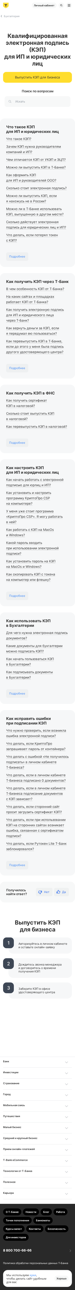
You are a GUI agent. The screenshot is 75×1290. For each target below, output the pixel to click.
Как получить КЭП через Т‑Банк (37, 281)
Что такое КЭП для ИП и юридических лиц (32, 129)
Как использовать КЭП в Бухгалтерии (28, 623)
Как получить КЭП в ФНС (30, 393)
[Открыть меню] (69, 5)
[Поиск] (61, 5)
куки (33, 1275)
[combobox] (37, 101)
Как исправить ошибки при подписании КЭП (28, 720)
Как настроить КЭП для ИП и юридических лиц (32, 470)
